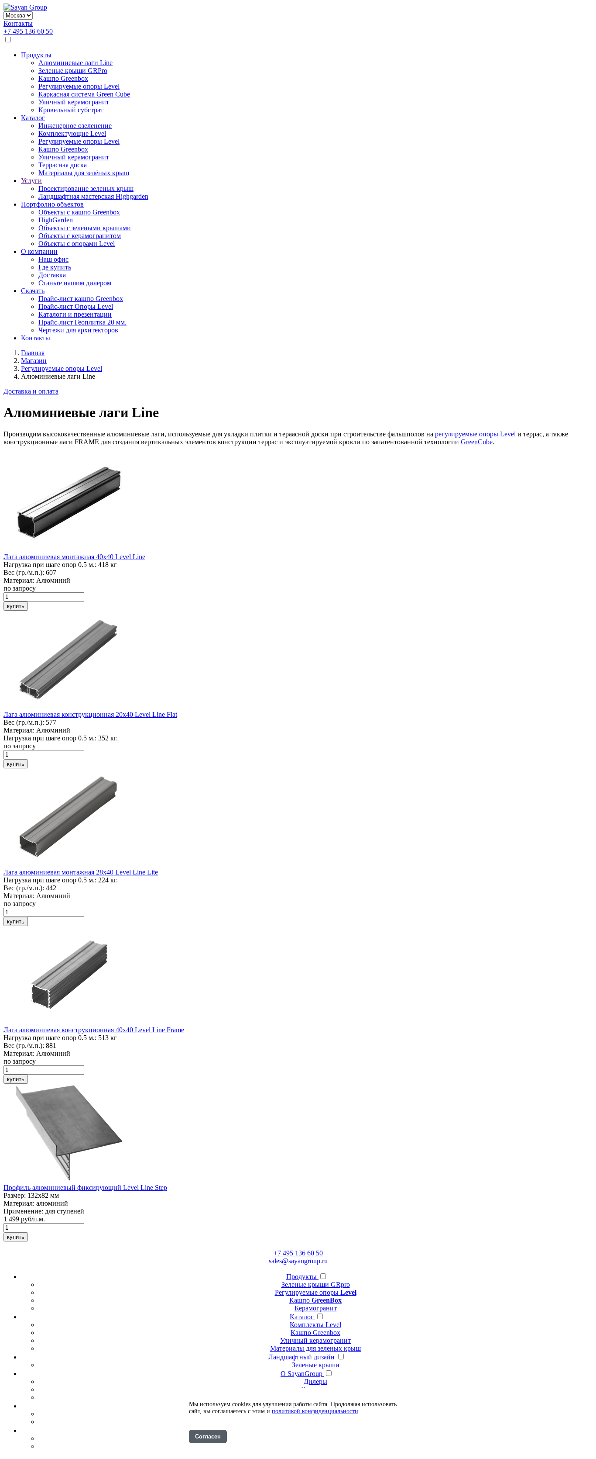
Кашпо (315, 1300)
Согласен (208, 1436)
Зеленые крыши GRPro (72, 70)
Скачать (33, 290)
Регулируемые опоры (315, 1292)
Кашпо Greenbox (63, 78)
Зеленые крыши (315, 1365)
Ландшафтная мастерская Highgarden (93, 196)
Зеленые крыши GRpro (315, 1284)
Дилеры (315, 1381)
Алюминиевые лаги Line (75, 62)
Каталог (33, 117)
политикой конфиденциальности (315, 1411)
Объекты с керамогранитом (79, 235)
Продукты (36, 55)
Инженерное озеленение (75, 125)
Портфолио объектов (52, 204)
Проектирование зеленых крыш (86, 188)
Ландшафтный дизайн (302, 1357)
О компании (39, 251)
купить (15, 606)
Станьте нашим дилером (74, 283)
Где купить (54, 267)
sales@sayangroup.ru (298, 1261)
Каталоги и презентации (75, 314)
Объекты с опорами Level (76, 243)
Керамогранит (316, 1308)
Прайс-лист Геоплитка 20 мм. (82, 322)
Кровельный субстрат (70, 110)
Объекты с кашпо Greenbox (79, 212)
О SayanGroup (302, 1373)
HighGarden (55, 220)
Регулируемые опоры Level (79, 86)
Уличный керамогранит (73, 102)
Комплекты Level (315, 1324)
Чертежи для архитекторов (78, 330)
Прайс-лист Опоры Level (75, 306)
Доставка (52, 275)
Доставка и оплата (30, 391)
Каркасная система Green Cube (84, 94)
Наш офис (53, 259)
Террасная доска (62, 165)
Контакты (18, 23)
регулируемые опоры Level (475, 434)
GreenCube (477, 442)
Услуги (31, 180)
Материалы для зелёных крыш (83, 172)
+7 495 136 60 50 (28, 31)
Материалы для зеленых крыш (315, 1348)
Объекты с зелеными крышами (84, 228)
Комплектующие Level (72, 133)
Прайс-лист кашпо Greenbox (80, 298)
